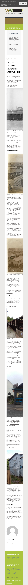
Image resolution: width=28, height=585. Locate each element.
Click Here (14, 573)
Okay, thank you (23, 3)
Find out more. (4, 5)
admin (12, 540)
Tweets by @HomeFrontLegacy (13, 577)
